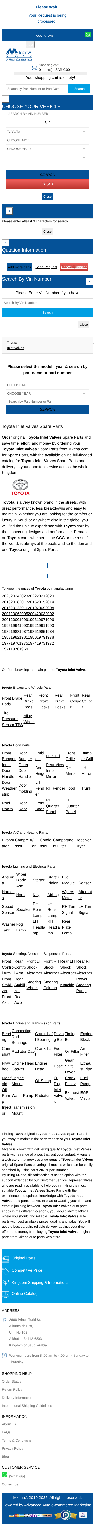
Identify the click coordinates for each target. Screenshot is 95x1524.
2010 (32, 608)
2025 (6, 596)
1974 (32, 643)
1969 (23, 649)
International (58, 1283)
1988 (15, 632)
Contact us (10, 1484)
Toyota (12, 343)
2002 (49, 614)
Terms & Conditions (16, 1440)
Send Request (46, 267)
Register (48, 44)
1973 (41, 643)
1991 (41, 626)
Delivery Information (17, 1398)
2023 (23, 596)
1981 (23, 637)
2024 (15, 596)
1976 (15, 643)
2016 (32, 602)
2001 (6, 620)
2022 (32, 596)
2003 (41, 614)
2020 (49, 596)
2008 (49, 608)
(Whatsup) (16, 1476)
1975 (23, 643)
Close (47, 196)
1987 (23, 632)
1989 (6, 632)
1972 (49, 643)
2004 (32, 614)
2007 (6, 614)
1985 (41, 632)
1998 (32, 620)
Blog (5, 1456)
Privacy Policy (12, 1448)
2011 (23, 608)
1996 (49, 620)
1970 (15, 649)
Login (64, 44)
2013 (6, 608)
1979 (41, 637)
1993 (23, 626)
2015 (41, 602)
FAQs (6, 1432)
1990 (49, 626)
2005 (23, 614)
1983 (6, 637)
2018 (15, 602)
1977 (6, 643)
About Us (9, 1424)
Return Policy (12, 1389)
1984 (49, 632)
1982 (15, 637)
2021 (41, 596)
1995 (6, 626)
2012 (15, 608)
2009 (41, 608)
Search (79, 89)
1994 (15, 626)
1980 (32, 637)
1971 (6, 649)
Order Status (11, 1381)
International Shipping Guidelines (27, 1406)
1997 (41, 620)
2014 (49, 602)
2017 (23, 602)
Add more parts (19, 267)
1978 (49, 637)
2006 (15, 614)
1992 (32, 626)
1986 (32, 632)
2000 (15, 620)
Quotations (44, 35)
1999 (23, 620)
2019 (6, 602)
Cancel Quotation (74, 267)
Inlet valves (15, 348)
